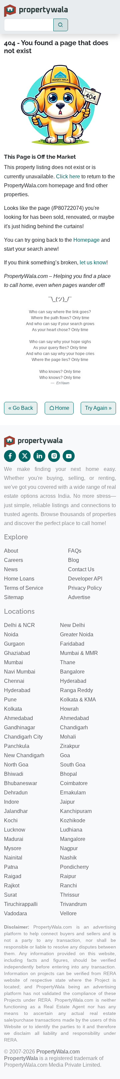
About (11, 551)
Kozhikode (72, 820)
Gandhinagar (19, 727)
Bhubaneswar (20, 783)
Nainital (13, 857)
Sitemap (14, 597)
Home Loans (19, 579)
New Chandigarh (24, 755)
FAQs (74, 551)
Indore (11, 802)
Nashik (68, 857)
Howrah (69, 709)
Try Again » (98, 408)
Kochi (11, 820)
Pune (10, 699)
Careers (13, 560)
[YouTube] (69, 456)
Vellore (68, 913)
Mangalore (72, 839)
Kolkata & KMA (78, 699)
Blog (73, 560)
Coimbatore (74, 783)
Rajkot (11, 885)
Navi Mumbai (19, 671)
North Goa (16, 764)
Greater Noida (76, 634)
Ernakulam (73, 792)
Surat (10, 895)
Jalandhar (16, 811)
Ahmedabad (18, 718)
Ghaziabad (17, 653)
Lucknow (14, 830)
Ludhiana (71, 830)
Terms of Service (23, 588)
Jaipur (67, 802)
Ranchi (68, 885)
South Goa (72, 764)
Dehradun (16, 792)
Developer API (85, 579)
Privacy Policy (85, 588)
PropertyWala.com (58, 1051)
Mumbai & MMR (79, 653)
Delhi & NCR (19, 625)
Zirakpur (70, 746)
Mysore (12, 848)
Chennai (14, 681)
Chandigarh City (23, 737)
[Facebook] (10, 456)
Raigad (12, 876)
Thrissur (69, 895)
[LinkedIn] (39, 456)
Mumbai (13, 662)
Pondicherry (74, 867)
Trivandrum (73, 904)
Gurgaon (14, 644)
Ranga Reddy (76, 690)
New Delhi (72, 625)
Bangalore (72, 671)
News (11, 569)
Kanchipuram (76, 811)
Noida (11, 634)
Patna (11, 867)
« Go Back (20, 408)
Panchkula (16, 746)
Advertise (79, 597)
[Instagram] (54, 456)
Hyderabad (73, 681)
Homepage (86, 240)
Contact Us (81, 569)
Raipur (68, 876)
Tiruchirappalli (21, 904)
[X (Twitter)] (25, 456)
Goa (65, 755)
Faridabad (72, 644)
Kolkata (13, 709)
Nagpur (69, 848)
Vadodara (15, 913)
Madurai (13, 839)
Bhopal (68, 774)
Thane (67, 662)
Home (62, 408)
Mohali (68, 737)
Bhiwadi (13, 774)
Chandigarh (74, 727)
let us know (93, 262)
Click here (68, 176)
